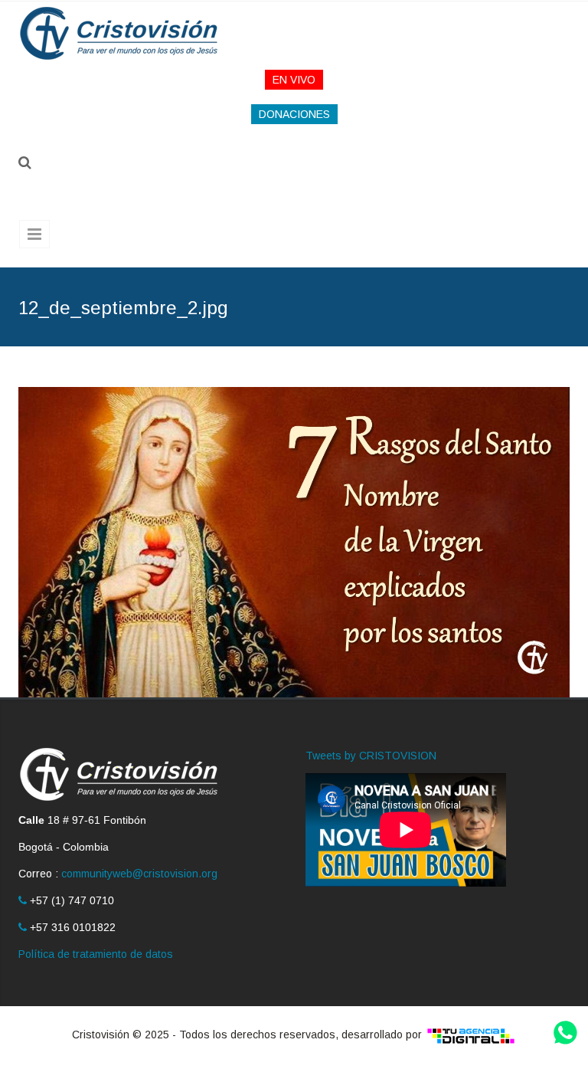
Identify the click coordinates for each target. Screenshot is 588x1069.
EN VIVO (294, 80)
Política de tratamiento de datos (95, 954)
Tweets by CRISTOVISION (370, 755)
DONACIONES (294, 114)
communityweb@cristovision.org (139, 873)
